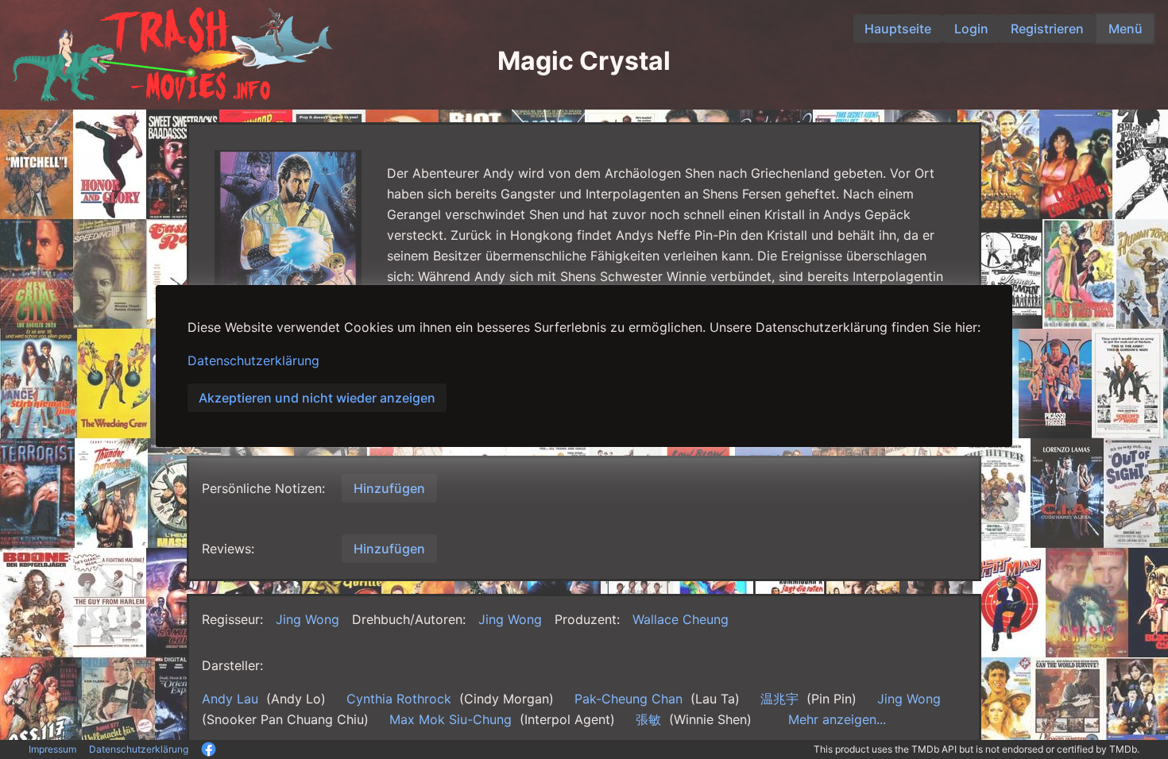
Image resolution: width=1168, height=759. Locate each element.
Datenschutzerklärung (253, 360)
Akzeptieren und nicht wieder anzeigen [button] (317, 398)
